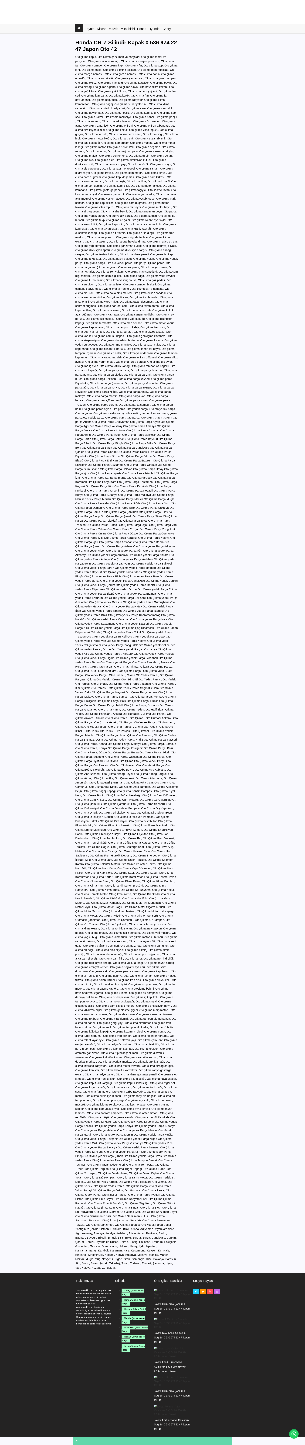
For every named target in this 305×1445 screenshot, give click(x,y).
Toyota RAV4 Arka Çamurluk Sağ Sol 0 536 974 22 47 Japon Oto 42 (172, 1338)
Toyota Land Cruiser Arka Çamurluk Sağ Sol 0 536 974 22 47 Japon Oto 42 (170, 1367)
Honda (141, 29)
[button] (294, 1434)
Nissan (101, 29)
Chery (167, 29)
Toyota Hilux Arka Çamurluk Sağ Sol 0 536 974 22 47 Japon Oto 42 (172, 1309)
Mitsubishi (128, 29)
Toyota (90, 29)
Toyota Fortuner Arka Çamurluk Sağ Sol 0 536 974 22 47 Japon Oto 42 (172, 1425)
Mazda (113, 29)
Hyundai (154, 29)
